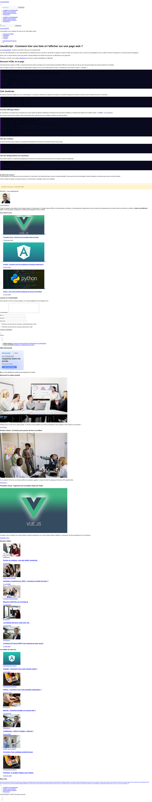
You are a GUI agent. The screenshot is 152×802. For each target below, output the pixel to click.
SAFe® (83, 782)
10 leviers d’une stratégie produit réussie (18, 752)
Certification (12, 782)
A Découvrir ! (3, 482)
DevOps (26, 782)
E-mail (2, 318)
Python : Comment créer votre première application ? (22, 689)
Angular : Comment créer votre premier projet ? (20, 669)
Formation (36, 782)
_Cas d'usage (124, 782)
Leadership (53, 782)
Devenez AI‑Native (8, 34)
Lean (57, 782)
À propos (5, 36)
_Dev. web (10, 191)
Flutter (33, 782)
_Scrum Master (73, 783)
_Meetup (51, 783)
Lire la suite (3, 427)
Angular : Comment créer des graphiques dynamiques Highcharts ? (23, 264)
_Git (10, 783)
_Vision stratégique (123, 783)
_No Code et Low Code (57, 783)
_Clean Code (129, 782)
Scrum (86, 782)
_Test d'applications (96, 783)
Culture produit (21, 782)
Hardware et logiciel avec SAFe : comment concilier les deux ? (25, 581)
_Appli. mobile (105, 782)
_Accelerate (97, 782)
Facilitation (30, 782)
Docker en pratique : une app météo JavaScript (20, 560)
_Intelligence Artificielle (23, 783)
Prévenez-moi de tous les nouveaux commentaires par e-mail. (19, 324)
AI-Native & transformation (10, 10)
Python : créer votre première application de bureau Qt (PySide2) (22, 291)
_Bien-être (115, 782)
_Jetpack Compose (33, 783)
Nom (1, 315)
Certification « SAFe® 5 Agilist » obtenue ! (18, 731)
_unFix (111, 783)
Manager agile (60, 782)
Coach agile (16, 782)
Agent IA (1, 782)
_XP (128, 783)
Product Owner (71, 782)
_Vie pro (118, 783)
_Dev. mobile (134, 782)
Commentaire (4, 312)
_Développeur (143, 782)
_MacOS (47, 783)
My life (64, 782)
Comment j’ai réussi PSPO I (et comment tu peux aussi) (23, 643)
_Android (101, 782)
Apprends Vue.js (4, 538)
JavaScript (15, 191)
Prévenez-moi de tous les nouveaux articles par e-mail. (17, 327)
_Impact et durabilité (15, 783)
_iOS (28, 783)
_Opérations (64, 783)
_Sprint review (78, 783)
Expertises (6, 35)
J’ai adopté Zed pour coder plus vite (16, 623)
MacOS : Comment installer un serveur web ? (19, 710)
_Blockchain (119, 782)
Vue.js (93, 782)
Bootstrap (22, 58)
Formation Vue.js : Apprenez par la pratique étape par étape (21, 237)
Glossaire (40, 782)
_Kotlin (38, 783)
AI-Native (5, 782)
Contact (5, 38)
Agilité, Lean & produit (9, 11)
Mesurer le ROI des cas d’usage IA (15, 602)
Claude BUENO (4, 2)
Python (75, 782)
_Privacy (68, 783)
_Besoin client (110, 782)
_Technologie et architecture (86, 783)
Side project (90, 782)
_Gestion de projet (6, 783)
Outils (66, 782)
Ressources (6, 14)
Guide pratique (44, 782)
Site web (2, 321)
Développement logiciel (9, 13)
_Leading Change (42, 783)
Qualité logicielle (79, 782)
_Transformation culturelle (105, 783)
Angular (8, 782)
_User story (114, 783)
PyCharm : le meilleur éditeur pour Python (18, 773)
